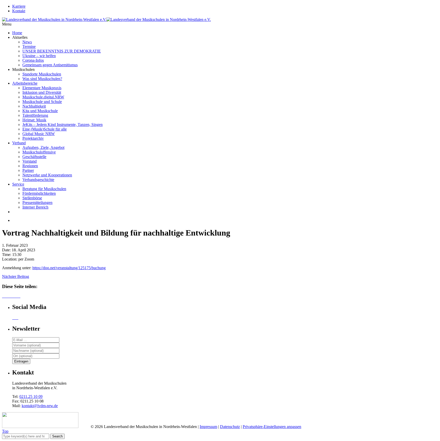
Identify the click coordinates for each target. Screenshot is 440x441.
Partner (28, 170)
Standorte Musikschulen (41, 74)
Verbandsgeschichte (38, 179)
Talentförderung (35, 115)
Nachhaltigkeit (34, 106)
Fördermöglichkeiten (39, 193)
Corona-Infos (33, 60)
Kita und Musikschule (40, 111)
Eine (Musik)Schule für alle (44, 129)
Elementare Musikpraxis (41, 88)
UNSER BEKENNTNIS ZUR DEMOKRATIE (61, 51)
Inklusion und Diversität (41, 92)
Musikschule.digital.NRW (43, 97)
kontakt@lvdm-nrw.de (40, 406)
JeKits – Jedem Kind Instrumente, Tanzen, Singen (62, 124)
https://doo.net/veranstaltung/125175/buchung (69, 268)
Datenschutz (230, 426)
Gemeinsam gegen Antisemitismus (50, 65)
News (27, 42)
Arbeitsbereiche (24, 83)
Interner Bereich (35, 207)
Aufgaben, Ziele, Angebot (43, 147)
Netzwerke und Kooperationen (47, 175)
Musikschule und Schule (42, 101)
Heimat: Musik (34, 120)
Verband (19, 143)
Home (17, 33)
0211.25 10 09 (31, 396)
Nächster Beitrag (15, 276)
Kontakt (18, 11)
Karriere (18, 6)
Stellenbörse (32, 198)
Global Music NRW (38, 134)
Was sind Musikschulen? (42, 78)
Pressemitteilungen (37, 202)
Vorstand (29, 161)
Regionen (30, 166)
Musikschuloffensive (39, 152)
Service (18, 184)
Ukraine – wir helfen (39, 56)
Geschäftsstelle (34, 156)
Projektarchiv (33, 138)
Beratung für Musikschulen (44, 189)
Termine (29, 46)
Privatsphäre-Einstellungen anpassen (272, 426)
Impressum (208, 426)
